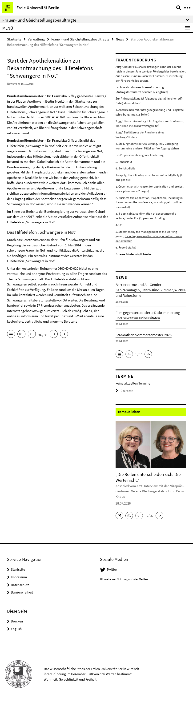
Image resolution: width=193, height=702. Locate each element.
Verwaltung (36, 39)
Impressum (19, 577)
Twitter (112, 569)
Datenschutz (20, 584)
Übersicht (127, 391)
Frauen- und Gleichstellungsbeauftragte (80, 39)
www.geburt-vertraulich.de (51, 311)
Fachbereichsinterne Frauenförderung (140, 87)
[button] (119, 354)
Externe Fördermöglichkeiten (134, 254)
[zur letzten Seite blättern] (64, 334)
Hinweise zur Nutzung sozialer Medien (124, 579)
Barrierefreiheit (22, 592)
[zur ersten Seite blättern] (21, 334)
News (120, 39)
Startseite (14, 39)
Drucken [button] (17, 621)
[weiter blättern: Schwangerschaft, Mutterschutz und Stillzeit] (54, 334)
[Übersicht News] (11, 334)
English (16, 628)
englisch (161, 92)
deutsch (147, 92)
